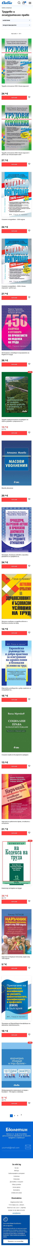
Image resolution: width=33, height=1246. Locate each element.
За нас (17, 1168)
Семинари (16, 1179)
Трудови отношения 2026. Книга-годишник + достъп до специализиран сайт (16, 153)
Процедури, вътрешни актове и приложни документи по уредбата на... (15, 555)
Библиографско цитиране (16, 1173)
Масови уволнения (7, 488)
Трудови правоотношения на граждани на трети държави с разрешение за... (15, 420)
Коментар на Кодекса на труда (12, 888)
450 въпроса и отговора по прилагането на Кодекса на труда (15, 353)
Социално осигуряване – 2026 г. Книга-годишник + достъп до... (14, 287)
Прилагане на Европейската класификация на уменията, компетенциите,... (16, 1024)
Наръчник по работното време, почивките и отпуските (16, 822)
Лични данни (16, 1187)
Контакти (16, 1190)
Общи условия (16, 1184)
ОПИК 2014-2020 (16, 1193)
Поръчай (14, 98)
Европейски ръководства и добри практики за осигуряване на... (16, 689)
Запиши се (27, 1147)
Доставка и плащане (16, 1182)
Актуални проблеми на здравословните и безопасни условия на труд (14, 622)
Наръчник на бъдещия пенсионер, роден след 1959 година (16, 957)
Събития (16, 1176)
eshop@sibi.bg (16, 1213)
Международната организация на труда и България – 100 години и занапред (15, 1091)
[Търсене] (19, 3)
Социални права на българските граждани (15, 755)
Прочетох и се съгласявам (15, 1241)
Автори (16, 1171)
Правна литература (7, 7)
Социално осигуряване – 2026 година (13, 219)
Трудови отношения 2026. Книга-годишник (15, 86)
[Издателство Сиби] (7, 2)
